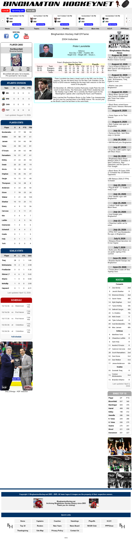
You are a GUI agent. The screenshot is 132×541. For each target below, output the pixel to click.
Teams (36, 29)
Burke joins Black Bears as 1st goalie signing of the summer (118, 252)
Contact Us (74, 531)
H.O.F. (110, 29)
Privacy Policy (57, 531)
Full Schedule (16, 337)
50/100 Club (92, 526)
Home (7, 29)
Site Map (39, 531)
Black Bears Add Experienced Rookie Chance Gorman (119, 59)
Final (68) (31, 11)
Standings (75, 521)
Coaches (57, 521)
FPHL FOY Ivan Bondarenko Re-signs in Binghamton (119, 233)
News (22, 29)
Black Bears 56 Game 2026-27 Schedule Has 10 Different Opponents (119, 172)
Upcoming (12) (18, 11)
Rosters (40, 526)
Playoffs (51, 29)
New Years (57, 526)
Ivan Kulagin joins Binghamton (115, 215)
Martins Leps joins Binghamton (115, 87)
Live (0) (5, 11)
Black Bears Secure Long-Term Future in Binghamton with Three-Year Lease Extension (118, 97)
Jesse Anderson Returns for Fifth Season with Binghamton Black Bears (119, 69)
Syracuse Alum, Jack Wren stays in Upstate (118, 134)
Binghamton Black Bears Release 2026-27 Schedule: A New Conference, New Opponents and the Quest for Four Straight (119, 162)
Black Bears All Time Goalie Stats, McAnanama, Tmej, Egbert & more (119, 79)
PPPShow (125, 29)
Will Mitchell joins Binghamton (120, 142)
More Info (95, 29)
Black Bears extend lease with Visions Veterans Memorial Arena (119, 106)
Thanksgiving (22, 531)
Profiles (66, 29)
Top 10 (22, 526)
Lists (81, 29)
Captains (39, 521)
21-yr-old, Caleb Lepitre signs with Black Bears (119, 151)
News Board (74, 526)
